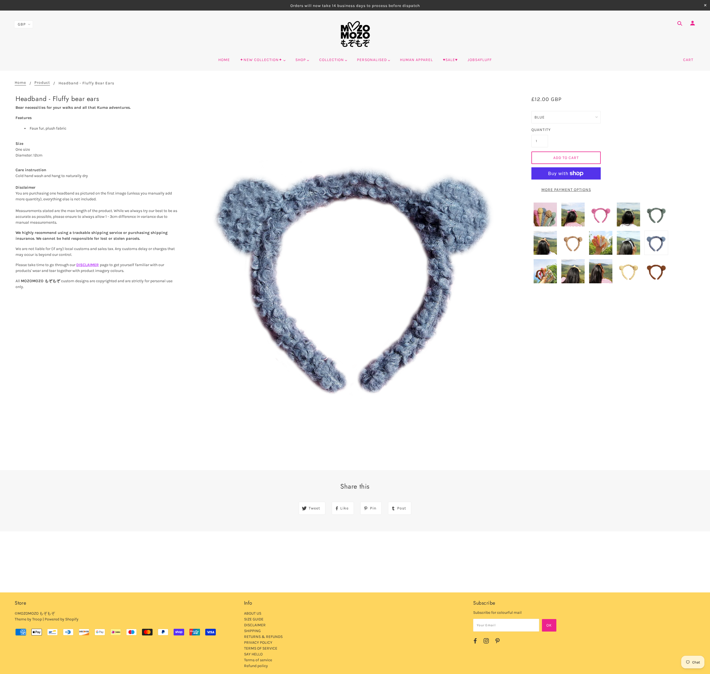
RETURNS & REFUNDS (263, 636)
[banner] (355, 34)
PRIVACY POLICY (258, 642)
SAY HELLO (253, 654)
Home (20, 83)
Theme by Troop (28, 619)
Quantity (539, 129)
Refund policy (256, 665)
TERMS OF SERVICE (260, 648)
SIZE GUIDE (253, 619)
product (42, 83)
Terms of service (258, 660)
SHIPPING (252, 630)
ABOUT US (252, 613)
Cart (688, 59)
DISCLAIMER (87, 264)
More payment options (566, 189)
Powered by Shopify (61, 619)
